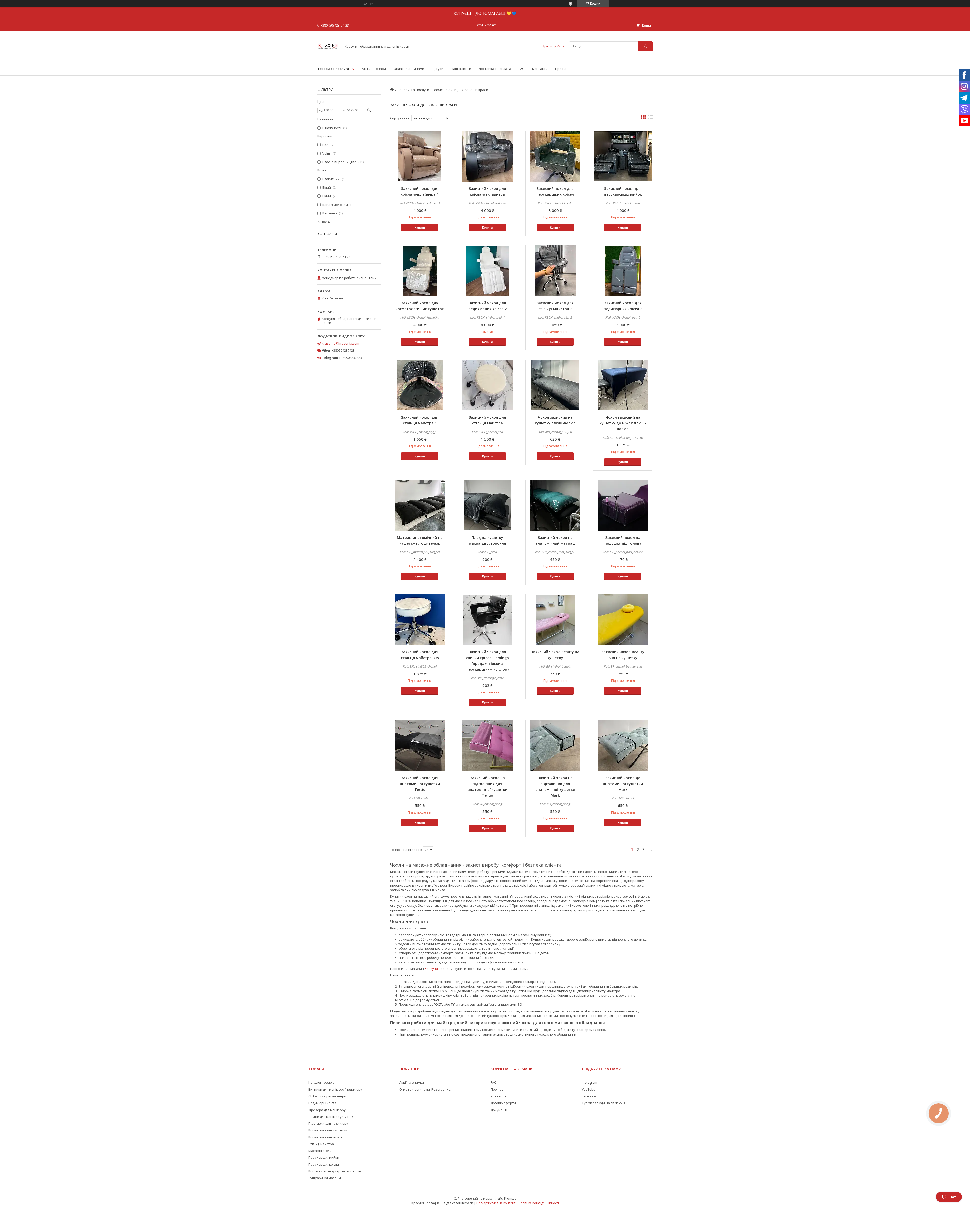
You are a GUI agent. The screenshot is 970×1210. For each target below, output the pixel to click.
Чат (953, 1197)
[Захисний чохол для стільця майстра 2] (555, 270)
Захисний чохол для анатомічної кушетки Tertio (420, 783)
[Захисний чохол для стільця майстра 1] (419, 385)
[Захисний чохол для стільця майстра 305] (419, 619)
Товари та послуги (333, 68)
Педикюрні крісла (322, 1103)
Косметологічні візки (325, 1137)
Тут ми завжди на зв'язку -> (604, 1103)
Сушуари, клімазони (324, 1178)
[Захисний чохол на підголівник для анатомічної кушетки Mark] (555, 745)
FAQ (522, 68)
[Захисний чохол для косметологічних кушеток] (419, 270)
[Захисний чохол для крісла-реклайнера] (487, 156)
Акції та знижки (411, 1082)
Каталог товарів (321, 1082)
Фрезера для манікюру (327, 1109)
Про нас (561, 68)
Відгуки (437, 68)
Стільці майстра (321, 1144)
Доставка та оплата (495, 68)
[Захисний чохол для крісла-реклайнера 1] (419, 156)
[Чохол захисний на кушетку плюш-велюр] (555, 385)
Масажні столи (320, 1150)
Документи (499, 1109)
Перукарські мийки (323, 1157)
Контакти (540, 68)
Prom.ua (510, 1198)
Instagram (589, 1082)
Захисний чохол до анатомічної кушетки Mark (623, 783)
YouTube (588, 1089)
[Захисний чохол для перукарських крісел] (555, 156)
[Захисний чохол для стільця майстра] (487, 385)
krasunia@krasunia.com (340, 343)
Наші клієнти (461, 68)
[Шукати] (645, 46)
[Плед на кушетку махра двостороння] (487, 505)
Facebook (589, 1096)
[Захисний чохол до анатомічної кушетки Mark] (622, 745)
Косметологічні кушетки (327, 1130)
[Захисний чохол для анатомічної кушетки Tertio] (419, 745)
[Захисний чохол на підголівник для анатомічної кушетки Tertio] (487, 745)
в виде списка (650, 118)
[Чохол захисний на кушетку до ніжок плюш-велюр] (622, 385)
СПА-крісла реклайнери (327, 1096)
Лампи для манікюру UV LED (330, 1116)
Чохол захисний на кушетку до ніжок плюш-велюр (623, 423)
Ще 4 (326, 222)
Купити (420, 227)
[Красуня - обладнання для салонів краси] (328, 55)
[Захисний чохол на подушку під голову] (622, 505)
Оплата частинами (409, 68)
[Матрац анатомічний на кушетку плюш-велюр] (419, 505)
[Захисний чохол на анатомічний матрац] (555, 505)
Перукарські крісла (323, 1164)
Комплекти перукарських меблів (334, 1171)
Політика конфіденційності (539, 1203)
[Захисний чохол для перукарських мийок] (622, 156)
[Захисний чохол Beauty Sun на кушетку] (622, 619)
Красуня (431, 968)
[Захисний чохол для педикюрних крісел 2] (487, 270)
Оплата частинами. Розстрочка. (425, 1089)
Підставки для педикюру (328, 1123)
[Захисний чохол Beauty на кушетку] (555, 619)
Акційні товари (374, 68)
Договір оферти (503, 1103)
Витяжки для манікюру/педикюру (335, 1089)
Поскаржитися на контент (495, 1203)
